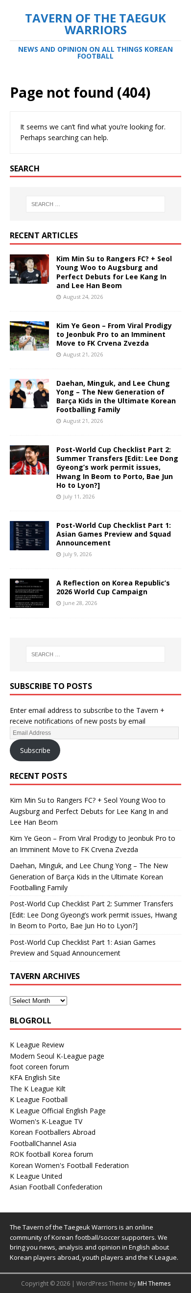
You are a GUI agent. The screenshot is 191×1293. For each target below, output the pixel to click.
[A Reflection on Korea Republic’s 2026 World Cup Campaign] (29, 601)
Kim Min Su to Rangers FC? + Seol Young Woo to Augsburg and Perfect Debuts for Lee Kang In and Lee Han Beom (114, 272)
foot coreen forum (39, 1066)
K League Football (39, 1099)
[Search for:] (96, 204)
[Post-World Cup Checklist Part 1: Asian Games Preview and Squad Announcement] (29, 544)
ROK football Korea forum (51, 1154)
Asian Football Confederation (56, 1186)
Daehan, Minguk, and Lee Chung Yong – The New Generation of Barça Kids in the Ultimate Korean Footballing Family (116, 396)
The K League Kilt (38, 1088)
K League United (36, 1176)
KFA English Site (35, 1077)
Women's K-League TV (46, 1121)
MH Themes (154, 1283)
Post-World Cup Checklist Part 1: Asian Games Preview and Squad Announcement (113, 534)
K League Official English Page (58, 1110)
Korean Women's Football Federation (69, 1165)
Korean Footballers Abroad (53, 1132)
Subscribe (35, 750)
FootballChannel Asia (43, 1143)
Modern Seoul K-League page (57, 1056)
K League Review (37, 1044)
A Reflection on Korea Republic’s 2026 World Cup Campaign (113, 587)
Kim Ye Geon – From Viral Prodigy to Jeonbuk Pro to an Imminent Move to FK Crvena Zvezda (114, 334)
